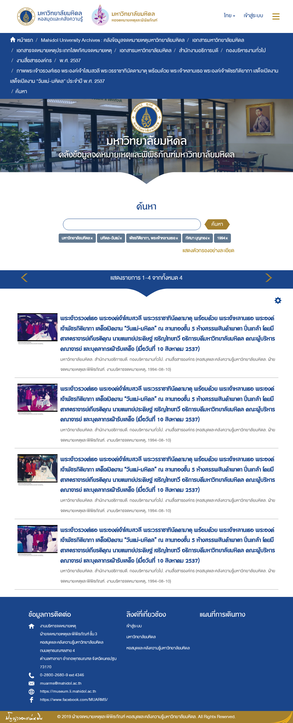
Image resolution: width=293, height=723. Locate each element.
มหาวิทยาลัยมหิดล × (77, 237)
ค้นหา (217, 224)
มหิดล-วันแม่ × (111, 237)
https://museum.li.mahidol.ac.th (68, 691)
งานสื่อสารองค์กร (34, 60)
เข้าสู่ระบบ (134, 626)
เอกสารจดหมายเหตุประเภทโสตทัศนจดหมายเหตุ (64, 50)
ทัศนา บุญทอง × (198, 237)
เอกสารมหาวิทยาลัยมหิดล (218, 40)
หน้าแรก (25, 40)
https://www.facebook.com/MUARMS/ (74, 699)
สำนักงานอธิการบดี (198, 50)
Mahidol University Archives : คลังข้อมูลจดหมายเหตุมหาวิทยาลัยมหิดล (113, 40)
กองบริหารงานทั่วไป (246, 50)
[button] (229, 16)
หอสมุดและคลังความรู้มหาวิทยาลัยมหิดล (158, 648)
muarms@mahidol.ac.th (61, 683)
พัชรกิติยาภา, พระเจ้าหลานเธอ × (153, 237)
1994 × (222, 237)
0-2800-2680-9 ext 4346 (62, 675)
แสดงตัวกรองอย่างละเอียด (208, 250)
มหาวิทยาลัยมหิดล (141, 636)
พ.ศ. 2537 (70, 60)
